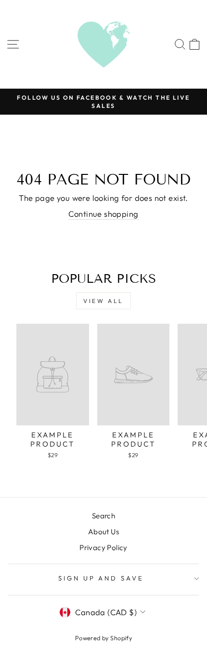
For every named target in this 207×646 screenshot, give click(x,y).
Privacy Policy (103, 547)
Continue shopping (103, 214)
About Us (103, 531)
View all (103, 300)
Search (103, 515)
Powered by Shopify (103, 638)
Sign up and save (101, 578)
